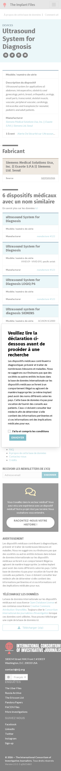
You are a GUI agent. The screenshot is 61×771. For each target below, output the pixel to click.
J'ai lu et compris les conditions (30, 431)
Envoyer (17, 437)
